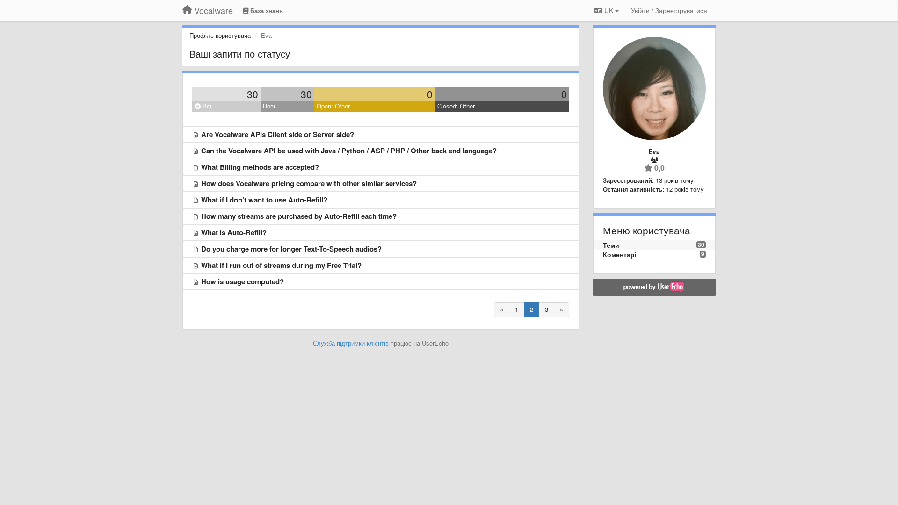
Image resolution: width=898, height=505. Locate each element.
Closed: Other (456, 105)
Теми (611, 245)
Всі (206, 105)
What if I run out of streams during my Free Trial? (281, 265)
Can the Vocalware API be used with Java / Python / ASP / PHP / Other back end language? (349, 150)
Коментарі (620, 254)
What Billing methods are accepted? (260, 167)
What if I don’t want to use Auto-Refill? (264, 200)
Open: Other (333, 105)
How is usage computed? (242, 281)
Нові (269, 105)
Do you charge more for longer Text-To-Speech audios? (291, 249)
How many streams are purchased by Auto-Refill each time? (299, 216)
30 (252, 94)
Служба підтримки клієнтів (351, 343)
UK (608, 10)
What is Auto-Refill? (234, 232)
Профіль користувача (220, 35)
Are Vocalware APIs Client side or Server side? (277, 134)
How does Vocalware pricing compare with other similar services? (309, 183)
